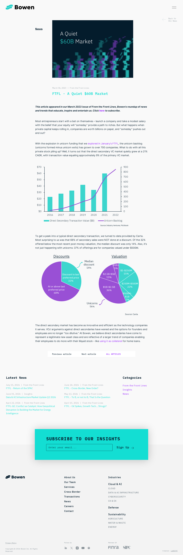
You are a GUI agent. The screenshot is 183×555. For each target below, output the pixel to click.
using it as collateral (111, 341)
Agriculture (115, 518)
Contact (69, 511)
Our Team (70, 482)
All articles (113, 354)
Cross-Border (72, 491)
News (126, 393)
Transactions (72, 496)
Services (69, 486)
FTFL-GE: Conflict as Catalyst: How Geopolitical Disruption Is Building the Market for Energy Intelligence (30, 409)
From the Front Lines (79, 87)
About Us (69, 477)
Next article (89, 354)
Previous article (61, 354)
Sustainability (117, 514)
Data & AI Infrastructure (123, 492)
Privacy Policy (10, 543)
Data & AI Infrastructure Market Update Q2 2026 (31, 397)
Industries (114, 477)
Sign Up (123, 447)
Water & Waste (117, 522)
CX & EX (112, 500)
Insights (127, 389)
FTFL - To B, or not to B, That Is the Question (87, 397)
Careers (69, 506)
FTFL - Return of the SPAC (19, 388)
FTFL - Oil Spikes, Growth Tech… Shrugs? (85, 406)
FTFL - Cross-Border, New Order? (81, 388)
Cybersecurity (117, 496)
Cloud (111, 488)
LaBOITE (174, 551)
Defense (113, 507)
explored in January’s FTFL (103, 143)
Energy (112, 526)
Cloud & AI (115, 484)
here (102, 110)
